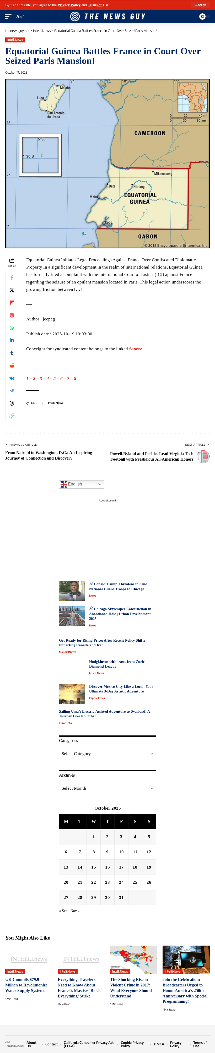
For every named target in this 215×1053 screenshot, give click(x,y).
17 (121, 867)
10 (121, 851)
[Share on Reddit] (12, 365)
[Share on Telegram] (12, 390)
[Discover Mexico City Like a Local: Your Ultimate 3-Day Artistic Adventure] (72, 694)
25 (135, 882)
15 (93, 867)
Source (135, 348)
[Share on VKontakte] (12, 378)
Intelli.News (15, 40)
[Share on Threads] (12, 403)
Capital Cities (97, 698)
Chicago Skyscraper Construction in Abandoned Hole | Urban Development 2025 (120, 614)
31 (121, 897)
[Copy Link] (12, 416)
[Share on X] (12, 290)
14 (80, 867)
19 (149, 867)
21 (80, 882)
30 (107, 897)
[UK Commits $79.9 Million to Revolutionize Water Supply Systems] (28, 960)
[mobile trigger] (9, 16)
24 (121, 882)
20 (66, 882)
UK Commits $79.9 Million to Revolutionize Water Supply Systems (26, 984)
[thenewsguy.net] (107, 16)
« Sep (63, 911)
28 (80, 897)
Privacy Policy (69, 5)
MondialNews (67, 651)
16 (107, 867)
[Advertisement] (107, 537)
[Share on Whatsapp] (12, 327)
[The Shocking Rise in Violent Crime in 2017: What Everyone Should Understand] (133, 960)
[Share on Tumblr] (12, 353)
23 (107, 882)
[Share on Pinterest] (12, 315)
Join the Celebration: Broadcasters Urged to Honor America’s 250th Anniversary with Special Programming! (185, 990)
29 (93, 897)
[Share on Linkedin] (12, 340)
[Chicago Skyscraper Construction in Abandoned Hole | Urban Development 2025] (72, 616)
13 (66, 867)
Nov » (75, 911)
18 (135, 867)
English (74, 484)
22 (93, 882)
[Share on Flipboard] (12, 302)
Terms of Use (98, 5)
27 (66, 897)
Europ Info (65, 722)
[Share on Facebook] (12, 277)
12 (149, 851)
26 (149, 882)
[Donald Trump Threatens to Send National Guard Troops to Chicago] (72, 591)
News (92, 595)
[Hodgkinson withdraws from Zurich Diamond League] (72, 669)
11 (135, 851)
